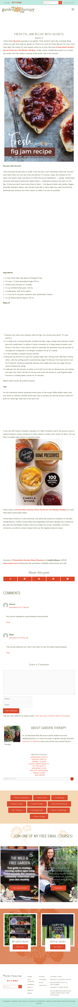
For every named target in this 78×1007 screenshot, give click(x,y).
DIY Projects (39, 766)
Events (30, 990)
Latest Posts (42, 798)
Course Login (69, 3)
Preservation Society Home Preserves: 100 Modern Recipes (41, 510)
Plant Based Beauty (59, 804)
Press (30, 993)
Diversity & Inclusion (59, 987)
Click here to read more (31, 741)
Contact (43, 985)
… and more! (39, 775)
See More (20, 947)
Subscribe (58, 888)
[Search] (72, 778)
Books (42, 976)
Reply (8, 622)
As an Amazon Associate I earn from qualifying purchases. (60, 993)
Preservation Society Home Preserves (28, 560)
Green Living (39, 773)
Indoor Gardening (39, 771)
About (30, 987)
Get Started (31, 980)
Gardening (59, 798)
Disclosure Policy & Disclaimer (58, 983)
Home (30, 976)
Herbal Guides (39, 762)
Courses (43, 979)
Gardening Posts (39, 757)
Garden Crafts (39, 759)
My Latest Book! (19, 888)
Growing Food (39, 768)
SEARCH (46, 3)
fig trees (17, 41)
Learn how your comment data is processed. (52, 716)
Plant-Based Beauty (39, 764)
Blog (41, 982)
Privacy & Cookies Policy (60, 979)
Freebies (31, 984)
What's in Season (21, 798)
